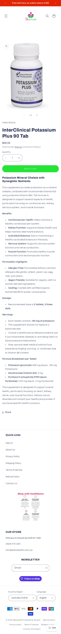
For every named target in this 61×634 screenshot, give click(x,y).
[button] (6, 16)
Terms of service (31, 624)
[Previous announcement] (5, 3)
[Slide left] (24, 115)
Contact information (32, 629)
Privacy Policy (13, 456)
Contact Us (11, 483)
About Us (10, 450)
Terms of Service (14, 470)
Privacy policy (15, 624)
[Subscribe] (46, 568)
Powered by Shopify (31, 620)
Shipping (18, 147)
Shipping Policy (13, 463)
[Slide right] (37, 115)
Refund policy (49, 620)
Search (9, 443)
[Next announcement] (55, 3)
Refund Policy (12, 477)
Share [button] (8, 412)
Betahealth (18, 620)
